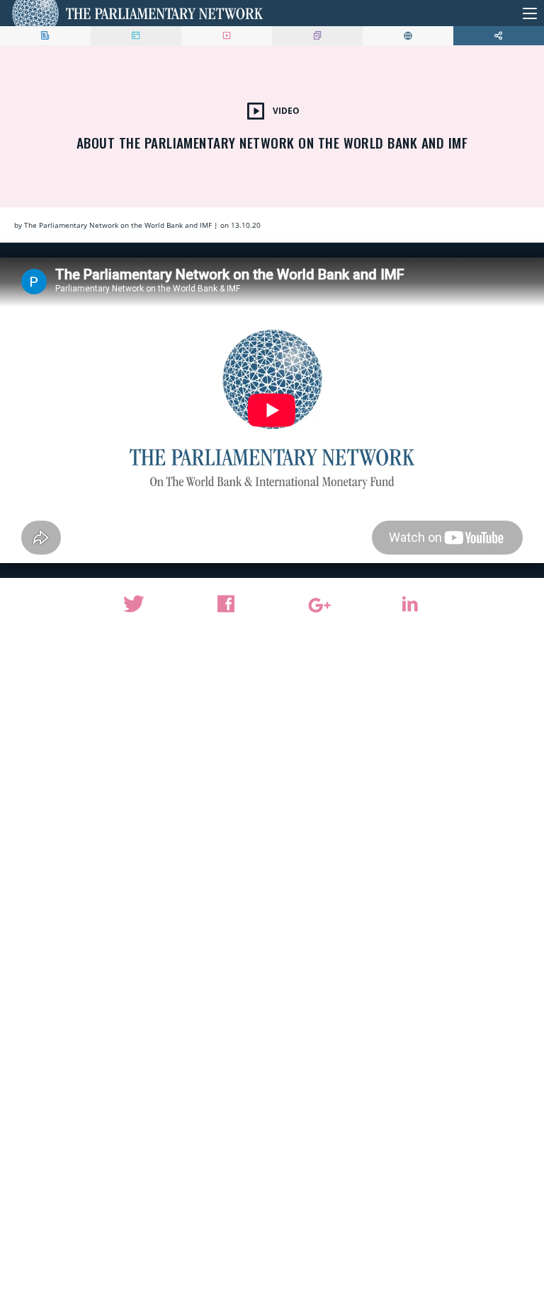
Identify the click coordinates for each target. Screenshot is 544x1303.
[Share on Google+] (318, 605)
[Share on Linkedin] (410, 604)
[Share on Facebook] (226, 604)
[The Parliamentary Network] (137, 13)
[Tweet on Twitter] (135, 604)
